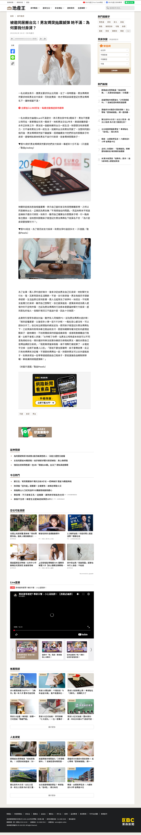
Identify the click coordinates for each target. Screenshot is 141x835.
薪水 (115, 22)
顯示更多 (52, 727)
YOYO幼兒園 (93, 814)
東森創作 (104, 814)
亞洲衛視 (74, 814)
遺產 (100, 31)
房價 (123, 26)
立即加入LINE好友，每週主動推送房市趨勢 (42, 107)
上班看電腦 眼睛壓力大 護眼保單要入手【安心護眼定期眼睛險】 (51, 564)
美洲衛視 (83, 814)
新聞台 (9, 814)
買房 (107, 31)
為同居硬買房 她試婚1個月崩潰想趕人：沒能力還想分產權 (39, 455)
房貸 (28, 413)
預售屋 (101, 22)
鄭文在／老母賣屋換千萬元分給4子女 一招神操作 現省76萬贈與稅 (43, 481)
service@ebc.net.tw (60, 822)
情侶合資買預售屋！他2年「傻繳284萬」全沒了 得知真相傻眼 (41, 464)
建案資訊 (70, 8)
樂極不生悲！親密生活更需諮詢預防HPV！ (34, 499)
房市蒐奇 (20, 16)
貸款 (109, 22)
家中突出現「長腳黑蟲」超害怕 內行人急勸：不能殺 (80, 564)
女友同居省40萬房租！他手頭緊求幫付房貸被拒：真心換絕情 (41, 460)
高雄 (122, 22)
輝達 (122, 31)
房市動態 (34, 8)
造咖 (27, 2)
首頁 (12, 16)
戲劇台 (35, 814)
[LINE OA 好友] (35, 432)
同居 (21, 413)
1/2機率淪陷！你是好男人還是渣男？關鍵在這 (80, 534)
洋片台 (59, 814)
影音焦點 (58, 8)
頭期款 (114, 31)
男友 (34, 413)
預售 (100, 26)
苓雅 (117, 26)
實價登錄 (108, 26)
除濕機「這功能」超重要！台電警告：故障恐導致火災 (37, 485)
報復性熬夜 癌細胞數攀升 (49, 533)
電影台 (51, 814)
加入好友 (130, 2)
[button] (91, 650)
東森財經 (20, 2)
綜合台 (27, 814)
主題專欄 (81, 8)
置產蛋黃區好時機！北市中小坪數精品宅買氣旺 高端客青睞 (23, 564)
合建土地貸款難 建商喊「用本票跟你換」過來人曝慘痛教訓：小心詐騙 (23, 534)
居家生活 (46, 8)
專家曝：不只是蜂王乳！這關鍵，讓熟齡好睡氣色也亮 (39, 494)
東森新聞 (10, 2)
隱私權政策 (72, 819)
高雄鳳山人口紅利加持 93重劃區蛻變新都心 (33, 490)
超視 (66, 814)
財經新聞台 (18, 814)
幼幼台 (43, 814)
